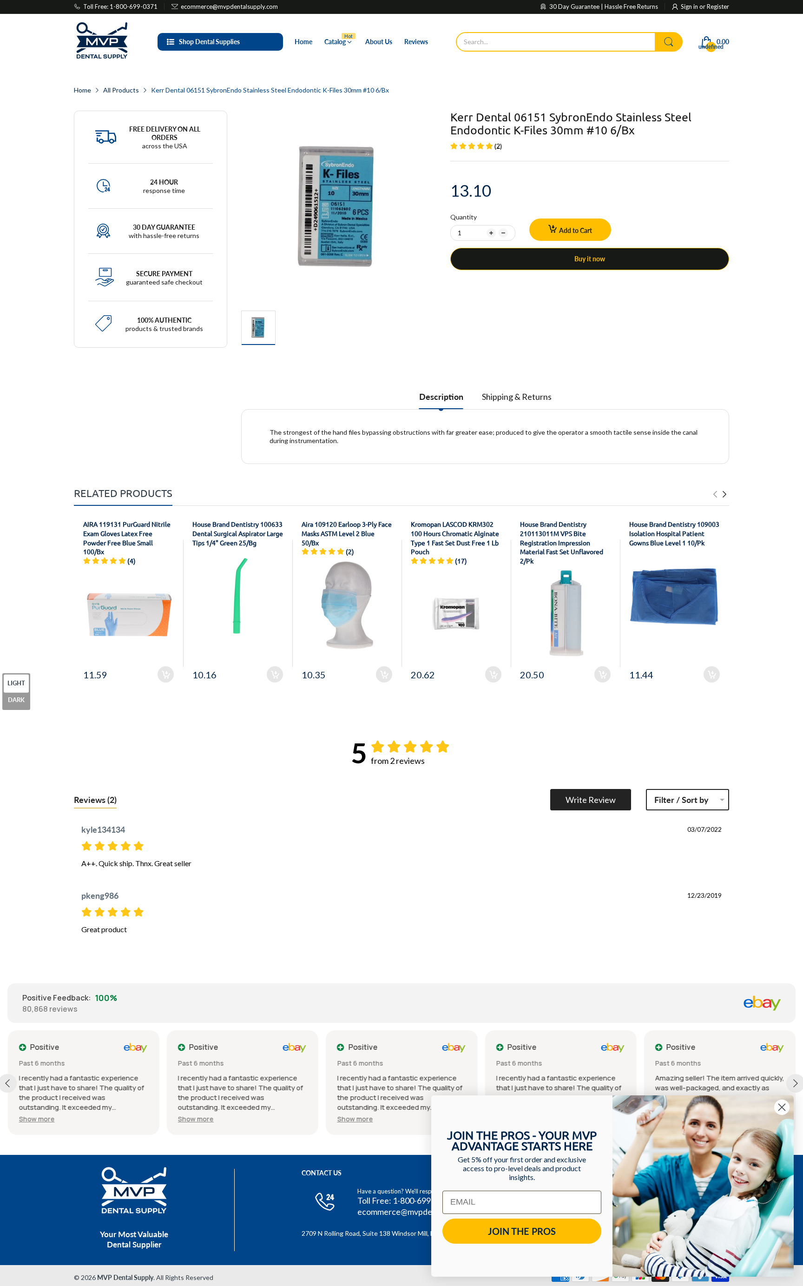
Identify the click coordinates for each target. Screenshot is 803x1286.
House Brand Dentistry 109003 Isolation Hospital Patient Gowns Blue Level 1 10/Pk (674, 533)
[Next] (715, 494)
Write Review (591, 800)
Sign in (690, 6)
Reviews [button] (95, 800)
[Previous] (724, 494)
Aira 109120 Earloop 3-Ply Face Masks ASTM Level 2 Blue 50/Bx (347, 533)
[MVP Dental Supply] (102, 42)
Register (718, 6)
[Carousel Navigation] (720, 494)
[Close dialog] (782, 1107)
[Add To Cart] (166, 674)
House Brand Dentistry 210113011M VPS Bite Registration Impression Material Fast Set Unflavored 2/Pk (561, 542)
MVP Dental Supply (125, 1277)
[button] (36, 1119)
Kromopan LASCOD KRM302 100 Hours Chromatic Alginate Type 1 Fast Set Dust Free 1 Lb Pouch (455, 538)
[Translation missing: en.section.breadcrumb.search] (669, 42)
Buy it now (589, 259)
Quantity (463, 217)
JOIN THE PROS (522, 1231)
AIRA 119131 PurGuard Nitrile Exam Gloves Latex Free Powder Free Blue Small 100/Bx (127, 538)
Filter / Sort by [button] (681, 799)
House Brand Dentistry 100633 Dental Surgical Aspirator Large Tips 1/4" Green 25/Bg (237, 533)
